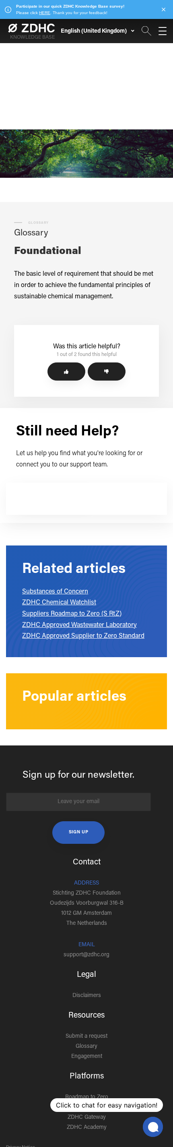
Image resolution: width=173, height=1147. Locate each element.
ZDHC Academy (87, 1127)
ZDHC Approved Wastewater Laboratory (79, 625)
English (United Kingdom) (94, 31)
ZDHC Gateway (87, 1117)
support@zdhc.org (86, 955)
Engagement (86, 1057)
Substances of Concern (55, 592)
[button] (66, 371)
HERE (44, 12)
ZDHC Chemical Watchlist (59, 603)
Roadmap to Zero (86, 1097)
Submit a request (86, 1036)
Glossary (86, 1046)
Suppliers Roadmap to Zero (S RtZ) (72, 614)
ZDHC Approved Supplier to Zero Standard (83, 636)
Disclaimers (86, 996)
